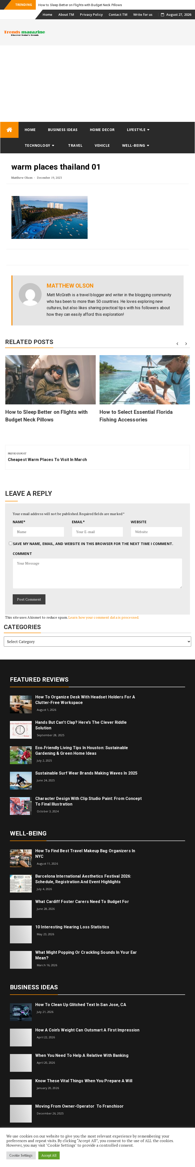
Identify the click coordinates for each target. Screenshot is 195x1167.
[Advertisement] (97, 83)
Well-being (133, 145)
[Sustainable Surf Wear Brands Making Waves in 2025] (21, 780)
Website (139, 521)
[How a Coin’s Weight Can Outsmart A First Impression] (21, 1037)
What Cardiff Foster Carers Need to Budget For (82, 901)
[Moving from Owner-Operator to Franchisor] (21, 1113)
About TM (66, 14)
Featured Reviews (39, 679)
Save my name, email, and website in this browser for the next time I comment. (93, 543)
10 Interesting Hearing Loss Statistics (72, 927)
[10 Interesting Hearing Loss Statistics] (21, 934)
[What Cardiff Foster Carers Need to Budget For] (21, 908)
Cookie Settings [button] (21, 1155)
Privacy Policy (91, 14)
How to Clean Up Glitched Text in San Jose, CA (80, 1004)
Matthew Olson (21, 177)
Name (19, 521)
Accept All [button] (49, 1155)
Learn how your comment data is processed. (103, 617)
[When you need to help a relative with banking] (21, 1062)
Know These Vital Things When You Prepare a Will (83, 1080)
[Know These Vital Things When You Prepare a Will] (21, 1088)
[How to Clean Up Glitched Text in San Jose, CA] (21, 1011)
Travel (75, 145)
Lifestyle (136, 129)
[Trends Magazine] (9, 130)
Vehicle (102, 145)
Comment (22, 553)
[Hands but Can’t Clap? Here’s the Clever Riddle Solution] (21, 729)
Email (78, 521)
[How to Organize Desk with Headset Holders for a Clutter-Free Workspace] (21, 704)
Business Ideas (63, 129)
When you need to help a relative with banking (81, 1055)
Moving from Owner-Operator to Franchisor (79, 1106)
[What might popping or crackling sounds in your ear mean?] (21, 959)
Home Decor (102, 129)
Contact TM (118, 14)
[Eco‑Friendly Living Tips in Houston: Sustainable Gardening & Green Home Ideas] (21, 754)
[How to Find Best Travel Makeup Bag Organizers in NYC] (21, 858)
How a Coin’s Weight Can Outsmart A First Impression (87, 1030)
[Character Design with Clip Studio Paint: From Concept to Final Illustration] (21, 805)
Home (47, 14)
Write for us (142, 14)
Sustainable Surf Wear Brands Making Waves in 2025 (86, 773)
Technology (37, 145)
